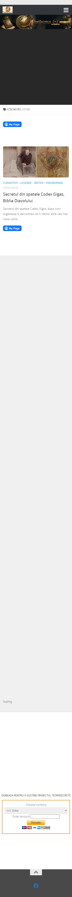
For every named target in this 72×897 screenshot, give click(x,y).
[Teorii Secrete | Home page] (9, 9)
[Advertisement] (36, 67)
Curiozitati (10, 183)
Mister (39, 183)
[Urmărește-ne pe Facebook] (36, 885)
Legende (26, 183)
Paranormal (54, 183)
